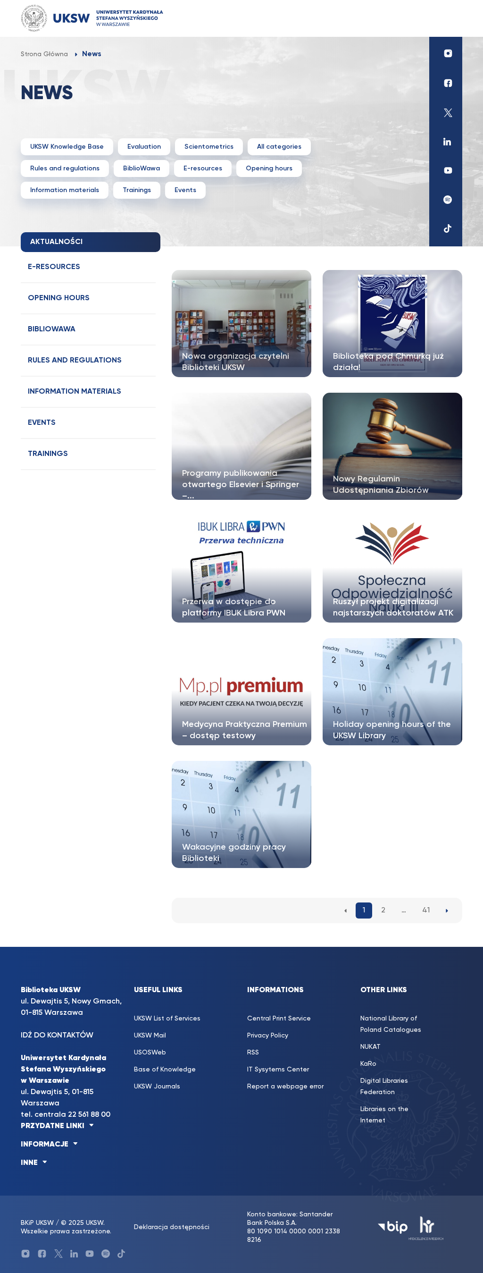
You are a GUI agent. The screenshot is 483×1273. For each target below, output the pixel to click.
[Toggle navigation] (445, 18)
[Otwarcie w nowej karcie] (445, 53)
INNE (29, 1163)
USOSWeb (150, 1052)
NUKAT (370, 1047)
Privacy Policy (267, 1035)
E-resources (202, 168)
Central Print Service (279, 1018)
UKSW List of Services (167, 1018)
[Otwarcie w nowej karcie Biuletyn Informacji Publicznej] (393, 1227)
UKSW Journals (157, 1086)
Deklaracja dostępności (171, 1227)
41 (426, 910)
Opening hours (269, 168)
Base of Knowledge (165, 1069)
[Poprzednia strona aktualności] (345, 910)
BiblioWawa (141, 168)
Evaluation (144, 146)
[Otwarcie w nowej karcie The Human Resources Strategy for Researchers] (426, 1227)
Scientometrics (208, 146)
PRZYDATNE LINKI (52, 1126)
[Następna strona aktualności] (447, 910)
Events (185, 190)
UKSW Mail (150, 1035)
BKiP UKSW (37, 1223)
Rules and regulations (65, 168)
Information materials (64, 190)
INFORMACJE (44, 1144)
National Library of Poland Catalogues (390, 1024)
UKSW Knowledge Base (67, 146)
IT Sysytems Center (278, 1069)
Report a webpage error (285, 1086)
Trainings (137, 190)
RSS (253, 1052)
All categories (279, 146)
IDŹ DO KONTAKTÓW (57, 1035)
